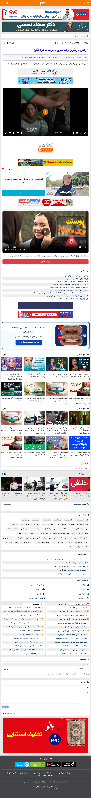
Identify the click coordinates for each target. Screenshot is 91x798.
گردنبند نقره (25, 520)
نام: (88, 687)
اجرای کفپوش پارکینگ (42, 542)
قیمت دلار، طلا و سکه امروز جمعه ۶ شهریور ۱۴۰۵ (26, 623)
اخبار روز (71, 773)
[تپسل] (3, 169)
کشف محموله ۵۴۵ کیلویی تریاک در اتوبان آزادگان (24, 649)
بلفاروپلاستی (58, 520)
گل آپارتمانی (24, 529)
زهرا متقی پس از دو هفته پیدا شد (30, 634)
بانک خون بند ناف (26, 542)
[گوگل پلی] (53, 765)
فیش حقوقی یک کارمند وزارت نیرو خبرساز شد (72, 623)
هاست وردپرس (8, 538)
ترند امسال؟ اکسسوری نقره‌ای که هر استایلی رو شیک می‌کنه (69, 287)
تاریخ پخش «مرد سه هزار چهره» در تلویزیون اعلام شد (23, 615)
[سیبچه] (69, 765)
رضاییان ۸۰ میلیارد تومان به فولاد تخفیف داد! (73, 646)
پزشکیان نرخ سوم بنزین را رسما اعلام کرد (73, 619)
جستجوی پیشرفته (48, 775)
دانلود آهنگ (14, 524)
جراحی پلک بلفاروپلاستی (80, 533)
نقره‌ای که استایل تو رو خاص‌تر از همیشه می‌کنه (73, 281)
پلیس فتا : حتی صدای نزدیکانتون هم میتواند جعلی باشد (70, 284)
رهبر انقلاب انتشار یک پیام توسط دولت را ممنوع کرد (70, 642)
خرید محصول (45, 261)
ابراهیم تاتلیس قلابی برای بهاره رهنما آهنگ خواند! (71, 638)
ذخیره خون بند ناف (66, 538)
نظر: (87, 692)
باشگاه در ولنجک (12, 529)
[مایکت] (22, 765)
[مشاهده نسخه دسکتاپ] (3, 2)
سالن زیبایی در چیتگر (50, 538)
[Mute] (51, 193)
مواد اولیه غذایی (64, 529)
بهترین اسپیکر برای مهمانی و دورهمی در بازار (74, 276)
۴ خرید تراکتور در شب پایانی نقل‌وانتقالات (28, 646)
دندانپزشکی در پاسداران (33, 538)
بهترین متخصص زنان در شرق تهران (76, 542)
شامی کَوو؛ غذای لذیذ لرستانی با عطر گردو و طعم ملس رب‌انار (22, 611)
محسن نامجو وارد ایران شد (31, 653)
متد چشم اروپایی (36, 529)
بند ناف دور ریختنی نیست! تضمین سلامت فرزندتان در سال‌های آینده (66, 296)
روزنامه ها (83, 585)
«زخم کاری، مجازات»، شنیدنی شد (75, 563)
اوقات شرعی (82, 598)
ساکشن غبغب (46, 520)
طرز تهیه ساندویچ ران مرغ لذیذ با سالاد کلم (27, 638)
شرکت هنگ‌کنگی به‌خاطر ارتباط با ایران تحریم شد (71, 635)
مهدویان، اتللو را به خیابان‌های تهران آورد (73, 570)
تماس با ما (46, 773)
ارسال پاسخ (6, 669)
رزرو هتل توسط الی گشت (80, 529)
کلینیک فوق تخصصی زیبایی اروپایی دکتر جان (55, 533)
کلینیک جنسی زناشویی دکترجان (28, 533)
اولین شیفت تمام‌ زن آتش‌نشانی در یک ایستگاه (72, 615)
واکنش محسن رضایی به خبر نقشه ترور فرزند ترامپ (70, 650)
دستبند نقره (35, 520)
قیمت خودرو (82, 589)
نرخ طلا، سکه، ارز (36, 585)
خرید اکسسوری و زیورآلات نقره (78, 524)
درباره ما (54, 773)
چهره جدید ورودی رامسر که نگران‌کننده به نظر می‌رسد (69, 611)
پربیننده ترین (35, 604)
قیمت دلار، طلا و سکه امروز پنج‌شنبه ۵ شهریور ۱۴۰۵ (25, 627)
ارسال (5, 707)
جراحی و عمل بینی (12, 542)
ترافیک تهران (82, 594)
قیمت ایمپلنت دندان (81, 520)
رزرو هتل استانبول (50, 529)
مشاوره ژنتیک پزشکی (81, 538)
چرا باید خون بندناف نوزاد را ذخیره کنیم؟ (75, 279)
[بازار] (37, 765)
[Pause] (48, 193)
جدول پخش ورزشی (35, 598)
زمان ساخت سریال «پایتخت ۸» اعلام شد (74, 653)
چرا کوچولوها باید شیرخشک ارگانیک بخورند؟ (74, 299)
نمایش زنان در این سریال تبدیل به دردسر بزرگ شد (70, 566)
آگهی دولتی (12, 773)
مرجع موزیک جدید (48, 524)
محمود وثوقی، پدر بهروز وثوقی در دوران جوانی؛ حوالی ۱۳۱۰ (21, 619)
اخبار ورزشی (62, 773)
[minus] (7, 43)
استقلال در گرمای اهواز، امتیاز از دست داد (73, 607)
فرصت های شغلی (35, 773)
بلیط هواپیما (68, 520)
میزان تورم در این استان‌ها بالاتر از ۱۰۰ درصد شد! (71, 627)
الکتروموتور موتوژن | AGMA (79, 547)
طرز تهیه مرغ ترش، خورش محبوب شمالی (28, 642)
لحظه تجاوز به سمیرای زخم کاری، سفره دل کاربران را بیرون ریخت (65, 559)
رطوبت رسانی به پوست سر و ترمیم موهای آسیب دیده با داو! (69, 290)
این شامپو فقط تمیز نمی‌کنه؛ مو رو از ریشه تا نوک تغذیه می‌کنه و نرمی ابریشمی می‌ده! (61, 293)
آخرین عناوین (80, 604)
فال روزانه (39, 594)
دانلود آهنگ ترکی (57, 542)
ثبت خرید (23, 192)
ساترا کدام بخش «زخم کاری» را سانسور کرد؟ (72, 574)
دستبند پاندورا (61, 524)
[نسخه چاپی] (4, 43)
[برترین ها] (42, 3)
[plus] (12, 43)
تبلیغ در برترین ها (23, 773)
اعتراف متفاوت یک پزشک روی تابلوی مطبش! (72, 631)
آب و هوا (39, 589)
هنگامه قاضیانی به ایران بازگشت (30, 630)
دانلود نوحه (19, 538)
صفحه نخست (80, 773)
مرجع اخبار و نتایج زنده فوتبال (29, 524)
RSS (39, 775)
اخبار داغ (60, 604)
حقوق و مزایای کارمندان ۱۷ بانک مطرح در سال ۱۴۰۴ (25, 607)
